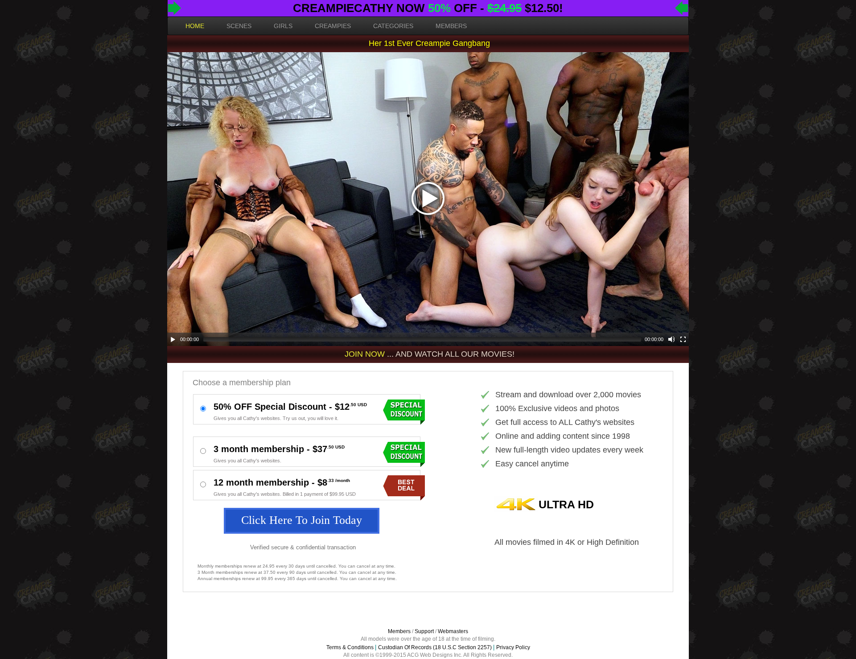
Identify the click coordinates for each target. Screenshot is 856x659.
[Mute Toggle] (671, 339)
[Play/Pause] (173, 339)
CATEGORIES (393, 25)
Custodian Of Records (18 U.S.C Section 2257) (435, 647)
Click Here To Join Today (301, 520)
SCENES (238, 25)
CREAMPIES (333, 25)
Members (399, 631)
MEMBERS (451, 25)
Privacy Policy (513, 647)
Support (424, 631)
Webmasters (453, 631)
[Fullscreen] (683, 339)
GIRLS (283, 25)
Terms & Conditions (350, 647)
